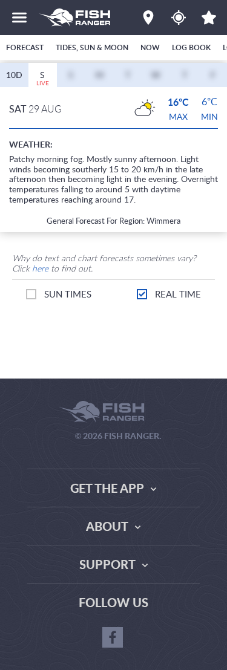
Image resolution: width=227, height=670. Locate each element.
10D (14, 74)
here (40, 268)
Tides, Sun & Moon (92, 47)
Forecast (25, 47)
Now (150, 47)
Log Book (191, 47)
